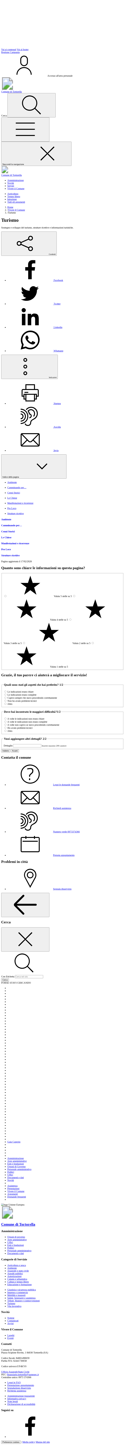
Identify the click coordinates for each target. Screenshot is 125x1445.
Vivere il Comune (15, 188)
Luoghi (10, 1335)
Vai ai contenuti (8, 49)
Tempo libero (13, 196)
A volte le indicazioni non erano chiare (25, 718)
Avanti (15, 751)
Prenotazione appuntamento (20, 1385)
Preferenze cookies (11, 1442)
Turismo (11, 1303)
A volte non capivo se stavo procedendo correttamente (33, 725)
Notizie (10, 1318)
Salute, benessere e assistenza (21, 1298)
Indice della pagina (11, 477)
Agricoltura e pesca (16, 1265)
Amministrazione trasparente (21, 1396)
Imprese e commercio (17, 1292)
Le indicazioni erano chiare (20, 691)
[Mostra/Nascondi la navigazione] (25, 129)
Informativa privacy (16, 1398)
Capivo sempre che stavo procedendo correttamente (32, 698)
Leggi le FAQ (14, 1382)
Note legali (12, 1401)
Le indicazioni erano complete (21, 695)
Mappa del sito (43, 1442)
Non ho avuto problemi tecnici (22, 701)
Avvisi (10, 1323)
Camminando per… (11, 525)
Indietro (5, 751)
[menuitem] (35, 280)
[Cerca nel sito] (31, 105)
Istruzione (12, 199)
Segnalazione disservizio (19, 1388)
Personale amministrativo (19, 1250)
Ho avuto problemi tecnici (19, 728)
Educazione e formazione (19, 1284)
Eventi (10, 1338)
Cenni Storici (8, 531)
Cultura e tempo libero (18, 1281)
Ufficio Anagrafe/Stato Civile (15, 1372)
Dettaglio (8, 745)
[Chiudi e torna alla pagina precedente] (25, 939)
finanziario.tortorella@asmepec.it (23, 1374)
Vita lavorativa (14, 1306)
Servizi (10, 186)
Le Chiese (6, 537)
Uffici (10, 1242)
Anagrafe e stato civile (18, 1270)
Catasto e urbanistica (17, 1279)
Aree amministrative (17, 1239)
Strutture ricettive (10, 555)
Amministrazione (15, 180)
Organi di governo (16, 1237)
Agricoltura (12, 193)
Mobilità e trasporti (16, 1295)
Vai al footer (23, 49)
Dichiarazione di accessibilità (21, 1404)
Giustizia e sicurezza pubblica (21, 1289)
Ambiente (6, 519)
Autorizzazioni (14, 1276)
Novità (10, 183)
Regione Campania (10, 52)
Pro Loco (6, 549)
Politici (10, 1248)
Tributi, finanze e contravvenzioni (23, 1300)
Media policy (28, 1442)
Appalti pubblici (15, 1273)
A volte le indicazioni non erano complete (27, 722)
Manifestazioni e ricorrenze (15, 543)
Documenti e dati (15, 1253)
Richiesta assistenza (16, 1390)
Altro (9, 704)
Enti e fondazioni (15, 1245)
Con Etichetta (7, 976)
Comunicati (12, 1320)
